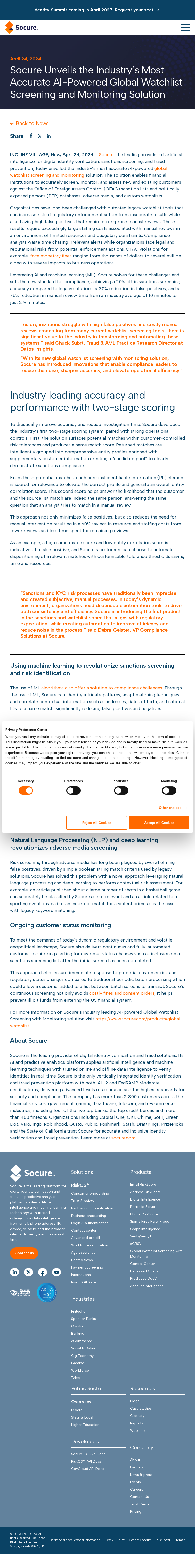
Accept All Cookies (159, 823)
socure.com (123, 1138)
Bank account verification (92, 1208)
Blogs (134, 1401)
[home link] (21, 27)
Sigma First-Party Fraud (149, 1221)
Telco (75, 1378)
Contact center (83, 1230)
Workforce (80, 1370)
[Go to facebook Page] (42, 1272)
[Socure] (32, 1173)
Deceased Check (144, 1271)
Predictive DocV (143, 1278)
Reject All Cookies (96, 823)
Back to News (32, 123)
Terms (121, 1540)
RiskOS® (80, 1185)
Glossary (137, 1416)
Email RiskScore (143, 1184)
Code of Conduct (140, 1540)
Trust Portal (162, 1540)
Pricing (135, 1511)
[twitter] (40, 136)
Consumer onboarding (90, 1193)
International (81, 1275)
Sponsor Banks (83, 1319)
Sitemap (179, 1540)
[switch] (73, 790)
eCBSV (135, 1244)
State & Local (82, 1417)
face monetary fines (51, 256)
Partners (137, 1467)
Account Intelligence (147, 1286)
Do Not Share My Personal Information (75, 1540)
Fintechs (78, 1311)
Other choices (170, 808)
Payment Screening (87, 1267)
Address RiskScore (145, 1192)
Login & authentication (90, 1223)
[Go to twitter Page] (28, 1272)
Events (135, 1482)
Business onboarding (88, 1216)
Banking (77, 1333)
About (135, 1460)
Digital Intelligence (145, 1199)
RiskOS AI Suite (83, 1282)
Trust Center (140, 1504)
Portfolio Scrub (142, 1207)
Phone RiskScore (144, 1214)
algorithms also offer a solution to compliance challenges (101, 688)
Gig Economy (82, 1356)
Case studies (141, 1408)
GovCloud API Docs (87, 1469)
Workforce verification (89, 1245)
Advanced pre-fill (85, 1238)
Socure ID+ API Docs (88, 1454)
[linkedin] (49, 136)
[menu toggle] (185, 27)
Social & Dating (83, 1348)
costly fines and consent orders (121, 993)
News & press (141, 1475)
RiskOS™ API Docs (86, 1461)
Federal (77, 1410)
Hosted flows (82, 1260)
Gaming (77, 1363)
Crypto (77, 1326)
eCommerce (81, 1341)
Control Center (142, 1264)
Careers (136, 1489)
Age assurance (83, 1252)
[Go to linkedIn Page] (14, 1272)
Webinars (138, 1430)
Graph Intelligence (145, 1229)
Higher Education (85, 1425)
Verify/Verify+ (141, 1236)
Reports (136, 1423)
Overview (81, 1402)
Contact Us (139, 1497)
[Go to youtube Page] (56, 1272)
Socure (106, 154)
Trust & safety (82, 1201)
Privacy (108, 1540)
